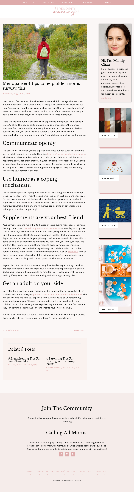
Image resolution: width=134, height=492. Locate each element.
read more (106, 98)
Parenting (48, 2)
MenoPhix (73, 251)
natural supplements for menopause (42, 228)
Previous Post (11, 330)
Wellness (88, 2)
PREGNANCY (109, 178)
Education (29, 2)
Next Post (80, 330)
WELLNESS (108, 309)
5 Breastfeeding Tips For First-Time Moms (24, 360)
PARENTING (108, 225)
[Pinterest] (73, 454)
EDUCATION (108, 135)
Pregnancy (68, 2)
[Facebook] (61, 454)
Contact (106, 2)
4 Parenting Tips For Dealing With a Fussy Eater (60, 361)
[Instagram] (67, 454)
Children (11, 365)
